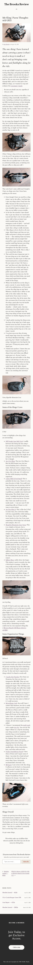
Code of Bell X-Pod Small (14, 479)
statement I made (16, 86)
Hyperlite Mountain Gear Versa (16, 525)
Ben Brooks (6, 44)
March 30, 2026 (27, 907)
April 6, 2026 (27, 893)
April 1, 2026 (27, 902)
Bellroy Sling (10, 560)
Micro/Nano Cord (11, 703)
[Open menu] (16, 9)
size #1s (16, 727)
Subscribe (26, 862)
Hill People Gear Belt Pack (14, 441)
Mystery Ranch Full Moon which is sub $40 (14, 629)
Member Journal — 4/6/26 (9, 893)
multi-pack (26, 725)
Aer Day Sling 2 (11, 509)
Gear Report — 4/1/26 (8, 902)
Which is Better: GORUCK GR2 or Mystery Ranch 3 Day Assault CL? (20, 873)
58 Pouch (9, 765)
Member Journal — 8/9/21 (5, 873)
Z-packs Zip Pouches (12, 677)
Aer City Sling (10, 461)
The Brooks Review (16, 4)
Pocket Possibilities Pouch (14, 752)
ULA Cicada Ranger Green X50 (11, 897)
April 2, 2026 (27, 897)
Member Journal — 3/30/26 (10, 907)
